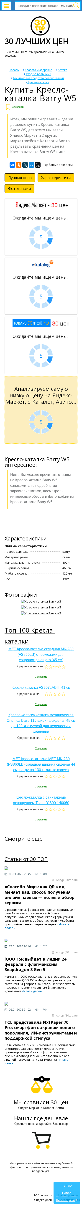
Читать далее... (33, 991)
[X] (38, 165)
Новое (67, 1193)
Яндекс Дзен (43, 1200)
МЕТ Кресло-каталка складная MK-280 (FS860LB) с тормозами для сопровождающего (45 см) (41, 654)
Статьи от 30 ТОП (26, 859)
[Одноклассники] (18, 165)
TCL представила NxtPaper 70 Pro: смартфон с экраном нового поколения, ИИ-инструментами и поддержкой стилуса (41, 1030)
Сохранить (18, 107)
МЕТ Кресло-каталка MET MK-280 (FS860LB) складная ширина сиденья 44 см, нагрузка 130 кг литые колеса (41, 764)
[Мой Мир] (31, 165)
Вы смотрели (65, 1200)
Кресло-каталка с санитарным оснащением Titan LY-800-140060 (41, 800)
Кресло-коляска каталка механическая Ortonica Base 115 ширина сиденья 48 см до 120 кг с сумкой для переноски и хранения (41, 723)
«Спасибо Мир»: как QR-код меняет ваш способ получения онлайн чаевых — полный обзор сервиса (39, 894)
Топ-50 (67, 1185)
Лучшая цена (20, 177)
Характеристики (56, 177)
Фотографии (19, 188)
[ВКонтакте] (12, 165)
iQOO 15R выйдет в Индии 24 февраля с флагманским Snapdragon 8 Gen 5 (35, 964)
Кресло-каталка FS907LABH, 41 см (41, 687)
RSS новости (43, 1195)
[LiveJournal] (25, 165)
